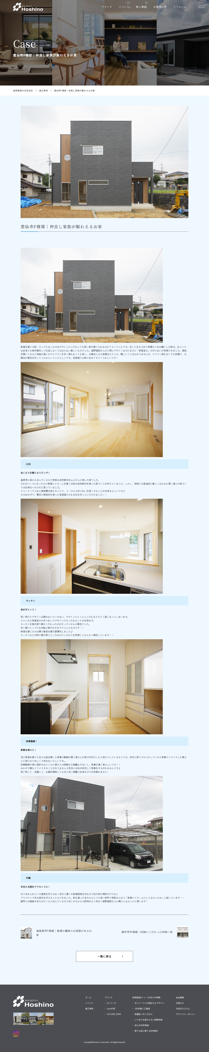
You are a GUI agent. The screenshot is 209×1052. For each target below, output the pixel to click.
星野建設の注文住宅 (23, 90)
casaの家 (111, 1008)
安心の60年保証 (142, 1025)
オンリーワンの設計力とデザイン (149, 1003)
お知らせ (180, 1003)
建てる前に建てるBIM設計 (146, 1030)
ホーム (88, 997)
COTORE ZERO (114, 1014)
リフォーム (180, 7)
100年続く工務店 (142, 1008)
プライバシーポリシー (186, 1014)
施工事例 (141, 7)
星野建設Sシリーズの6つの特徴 (146, 997)
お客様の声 (160, 7)
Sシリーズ (111, 1003)
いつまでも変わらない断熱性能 (149, 1019)
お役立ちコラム (183, 1008)
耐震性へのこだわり (144, 1014)
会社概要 (180, 997)
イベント (124, 7)
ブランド (106, 7)
